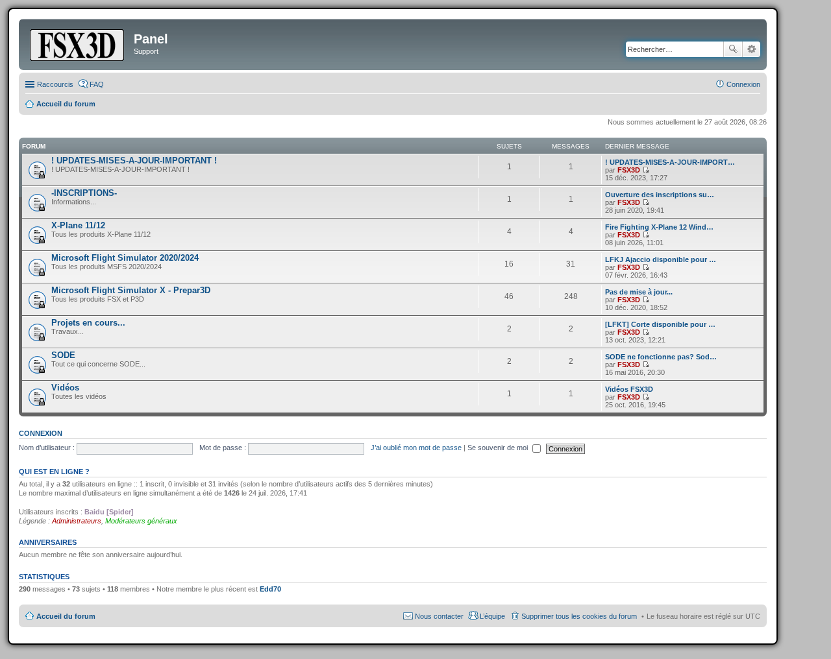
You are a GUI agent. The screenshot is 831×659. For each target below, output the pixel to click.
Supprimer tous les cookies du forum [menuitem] (579, 616)
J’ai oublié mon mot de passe (416, 447)
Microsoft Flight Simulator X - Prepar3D (130, 290)
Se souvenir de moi (498, 447)
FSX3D (628, 170)
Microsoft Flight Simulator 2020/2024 (125, 258)
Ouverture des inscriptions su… (659, 194)
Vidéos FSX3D (629, 389)
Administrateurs (76, 521)
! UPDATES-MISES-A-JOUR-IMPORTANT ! (134, 160)
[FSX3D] (78, 43)
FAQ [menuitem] (97, 84)
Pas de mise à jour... (639, 292)
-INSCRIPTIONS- (84, 193)
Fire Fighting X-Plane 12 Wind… (659, 227)
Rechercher (733, 49)
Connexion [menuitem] (743, 84)
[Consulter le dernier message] (645, 170)
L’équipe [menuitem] (492, 616)
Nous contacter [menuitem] (439, 616)
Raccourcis (55, 84)
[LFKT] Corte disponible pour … (660, 324)
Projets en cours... (88, 323)
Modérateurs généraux (141, 521)
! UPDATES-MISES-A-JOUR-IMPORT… (670, 162)
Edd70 (270, 589)
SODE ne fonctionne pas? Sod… (661, 357)
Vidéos (65, 387)
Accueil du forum (65, 616)
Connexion (40, 433)
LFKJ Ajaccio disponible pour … (660, 259)
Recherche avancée (751, 49)
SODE (63, 355)
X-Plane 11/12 (78, 225)
